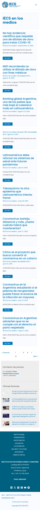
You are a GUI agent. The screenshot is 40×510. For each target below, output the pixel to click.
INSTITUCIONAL (19, 434)
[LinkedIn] (11, 487)
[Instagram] (18, 487)
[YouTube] (25, 487)
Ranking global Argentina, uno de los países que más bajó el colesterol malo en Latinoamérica (20, 103)
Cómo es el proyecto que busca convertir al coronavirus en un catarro (20, 255)
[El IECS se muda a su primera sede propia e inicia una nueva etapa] (7, 409)
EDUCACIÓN (19, 443)
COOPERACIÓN (19, 446)
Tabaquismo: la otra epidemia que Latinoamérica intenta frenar (17, 193)
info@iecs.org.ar (20, 470)
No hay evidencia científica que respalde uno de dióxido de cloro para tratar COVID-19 (18, 37)
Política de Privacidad (20, 502)
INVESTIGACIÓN (19, 440)
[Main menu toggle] (36, 5)
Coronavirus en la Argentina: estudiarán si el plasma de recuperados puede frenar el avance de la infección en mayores (20, 291)
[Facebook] (22, 487)
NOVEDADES (19, 452)
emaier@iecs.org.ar (11, 373)
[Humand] (28, 487)
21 (16, 356)
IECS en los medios (10, 46)
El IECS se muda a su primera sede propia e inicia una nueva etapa (23, 408)
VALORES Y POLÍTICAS (19, 449)
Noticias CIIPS (22, 132)
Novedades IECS (23, 76)
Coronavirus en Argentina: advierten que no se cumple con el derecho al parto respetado (20, 322)
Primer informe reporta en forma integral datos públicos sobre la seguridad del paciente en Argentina (24, 392)
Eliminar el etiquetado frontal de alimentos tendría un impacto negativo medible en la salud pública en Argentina (24, 423)
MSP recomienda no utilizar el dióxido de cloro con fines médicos (19, 70)
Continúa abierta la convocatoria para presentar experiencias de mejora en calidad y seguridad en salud (24, 400)
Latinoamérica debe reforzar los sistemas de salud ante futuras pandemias (18, 159)
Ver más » (7, 59)
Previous (5, 352)
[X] (15, 487)
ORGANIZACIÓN (19, 437)
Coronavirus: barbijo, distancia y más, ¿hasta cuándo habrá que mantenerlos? (18, 223)
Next (36, 356)
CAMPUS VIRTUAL (19, 455)
